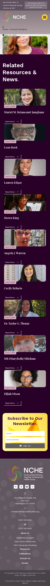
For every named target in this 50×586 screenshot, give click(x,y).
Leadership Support (25, 538)
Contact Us (25, 558)
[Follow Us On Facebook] (21, 487)
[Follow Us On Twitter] (16, 487)
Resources (25, 549)
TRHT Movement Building (25, 545)
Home (5, 29)
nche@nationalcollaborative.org (25, 511)
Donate (25, 563)
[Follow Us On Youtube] (27, 487)
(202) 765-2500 (25, 520)
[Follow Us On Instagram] (32, 487)
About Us (25, 533)
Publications (25, 554)
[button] (45, 17)
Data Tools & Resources (25, 541)
